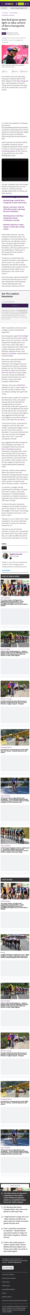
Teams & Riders (13, 13)
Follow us (16, 71)
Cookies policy (6, 1285)
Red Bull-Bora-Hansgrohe (8, 15)
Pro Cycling (5, 13)
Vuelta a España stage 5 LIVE (19, 8)
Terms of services (21, 310)
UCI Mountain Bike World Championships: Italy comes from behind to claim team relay (16, 1209)
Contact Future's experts (9, 1278)
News (3, 33)
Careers (4, 1293)
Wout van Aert (7, 373)
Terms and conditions (8, 1274)
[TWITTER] (11, 558)
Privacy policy (6, 1282)
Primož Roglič (23, 336)
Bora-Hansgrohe (22, 81)
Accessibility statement (8, 1289)
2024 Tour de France (17, 420)
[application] (15, 168)
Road (4, 548)
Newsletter (25, 71)
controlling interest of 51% (11, 151)
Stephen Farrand (13, 33)
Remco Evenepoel (8, 449)
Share (5, 71)
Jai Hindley (12, 353)
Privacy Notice (23, 312)
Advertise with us (7, 1297)
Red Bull (21, 385)
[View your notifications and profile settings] (16, 4)
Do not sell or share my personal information (14, 1300)
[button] (28, 4)
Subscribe (20, 4)
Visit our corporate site (14, 1262)
